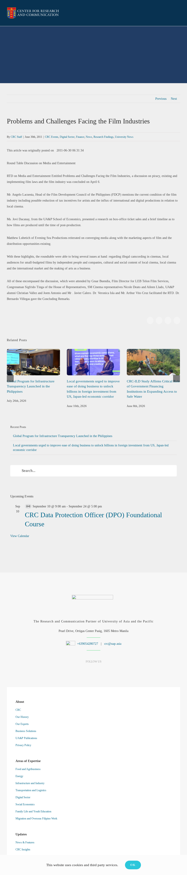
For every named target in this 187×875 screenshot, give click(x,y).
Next (174, 98)
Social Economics (25, 804)
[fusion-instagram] (93, 670)
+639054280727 (87, 643)
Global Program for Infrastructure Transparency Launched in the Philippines (33, 362)
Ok (133, 865)
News (89, 136)
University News (124, 136)
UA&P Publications (26, 738)
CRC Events (51, 136)
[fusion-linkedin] (85, 670)
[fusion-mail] (109, 670)
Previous (160, 98)
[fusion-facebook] (77, 670)
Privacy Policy (23, 745)
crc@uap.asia (112, 643)
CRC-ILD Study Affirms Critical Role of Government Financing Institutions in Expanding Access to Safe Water (153, 362)
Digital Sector (67, 136)
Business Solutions (26, 731)
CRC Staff (16, 136)
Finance (80, 136)
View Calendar (19, 536)
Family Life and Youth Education (33, 811)
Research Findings (104, 136)
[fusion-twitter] (101, 670)
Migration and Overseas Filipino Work (36, 818)
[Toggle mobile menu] (178, 13)
